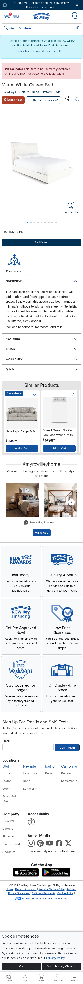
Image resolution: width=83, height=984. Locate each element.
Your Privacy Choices (61, 966)
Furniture (23, 92)
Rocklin (66, 773)
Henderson (31, 773)
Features (13, 339)
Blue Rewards (11, 844)
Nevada (29, 766)
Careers (7, 829)
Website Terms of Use (52, 889)
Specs (10, 349)
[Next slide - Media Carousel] (71, 502)
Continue (67, 747)
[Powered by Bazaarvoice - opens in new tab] (40, 523)
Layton (7, 781)
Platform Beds (50, 92)
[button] (17, 5)
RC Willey (8, 92)
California (69, 766)
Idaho (50, 766)
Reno (26, 781)
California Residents (43, 893)
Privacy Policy (55, 958)
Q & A (10, 369)
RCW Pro (8, 821)
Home (9, 889)
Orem (6, 789)
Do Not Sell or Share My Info (38, 898)
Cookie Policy (65, 893)
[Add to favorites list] (77, 100)
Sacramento (69, 781)
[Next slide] (76, 167)
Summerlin (30, 789)
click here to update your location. (41, 51)
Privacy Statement (19, 893)
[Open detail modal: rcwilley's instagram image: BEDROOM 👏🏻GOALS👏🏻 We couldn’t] (60, 500)
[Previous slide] (7, 167)
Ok (21, 966)
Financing (9, 836)
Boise (49, 773)
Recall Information (26, 889)
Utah (6, 766)
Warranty (14, 359)
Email (6, 741)
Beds (35, 92)
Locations (10, 760)
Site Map (63, 898)
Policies (71, 889)
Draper (7, 773)
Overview (14, 281)
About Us (8, 852)
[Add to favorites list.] (34, 394)
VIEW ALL (41, 532)
